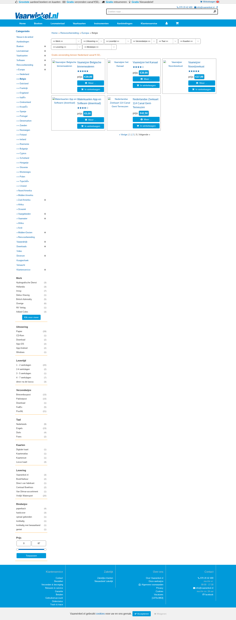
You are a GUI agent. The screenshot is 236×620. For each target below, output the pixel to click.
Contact (59, 578)
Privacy (159, 588)
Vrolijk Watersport (31, 495)
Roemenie (24, 144)
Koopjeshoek (23, 260)
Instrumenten (101, 23)
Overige (31, 303)
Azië (20, 228)
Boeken (38, 23)
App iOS (31, 344)
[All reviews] (82, 71)
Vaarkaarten (79, 23)
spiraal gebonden (31, 517)
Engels (31, 428)
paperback (31, 508)
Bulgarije (24, 149)
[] (157, 598)
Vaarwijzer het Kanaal (145, 62)
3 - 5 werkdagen (31, 373)
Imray (31, 291)
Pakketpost (31, 399)
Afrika (21, 205)
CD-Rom (31, 335)
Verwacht (21, 265)
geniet (31, 529)
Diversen (21, 256)
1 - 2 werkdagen (31, 365)
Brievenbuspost (31, 394)
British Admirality (31, 299)
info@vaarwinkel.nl (205, 7)
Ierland (23, 139)
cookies (100, 613)
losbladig (31, 521)
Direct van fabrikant (31, 483)
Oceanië (22, 209)
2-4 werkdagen (31, 369)
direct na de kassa (31, 382)
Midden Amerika (25, 195)
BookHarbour (31, 479)
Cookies (159, 591)
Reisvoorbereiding (69, 33)
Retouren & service (54, 588)
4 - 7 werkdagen (31, 377)
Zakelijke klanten (105, 578)
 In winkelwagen (90, 89)
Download (31, 339)
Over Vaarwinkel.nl (154, 578)
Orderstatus (57, 601)
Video (19, 251)
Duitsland (24, 83)
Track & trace (56, 604)
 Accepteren (141, 614)
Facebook (208, 594)
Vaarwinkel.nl (31, 475)
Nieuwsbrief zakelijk (104, 581)
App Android (31, 348)
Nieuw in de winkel (25, 37)
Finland (23, 135)
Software (21, 60)
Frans (31, 436)
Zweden (23, 125)
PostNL (31, 411)
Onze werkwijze (156, 581)
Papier (31, 331)
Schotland (24, 158)
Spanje (23, 111)
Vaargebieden (24, 214)
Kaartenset (31, 458)
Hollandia (31, 287)
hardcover (31, 513)
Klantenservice (149, 23)
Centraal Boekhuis (31, 487)
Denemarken (25, 121)
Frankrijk (24, 88)
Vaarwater (22, 218)
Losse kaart (31, 462)
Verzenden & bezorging (52, 584)
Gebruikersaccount (54, 598)
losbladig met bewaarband (31, 525)
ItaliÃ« (23, 97)
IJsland (23, 186)
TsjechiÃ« (24, 181)
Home (22, 23)
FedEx (31, 407)
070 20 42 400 (185, 7)
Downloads (22, 246)
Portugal (23, 116)
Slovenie (24, 167)
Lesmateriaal (58, 23)
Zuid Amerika (24, 200)
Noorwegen (25, 130)
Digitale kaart (31, 449)
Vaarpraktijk (22, 242)
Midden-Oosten (25, 232)
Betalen (59, 594)
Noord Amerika (25, 191)
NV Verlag (31, 307)
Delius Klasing (31, 295)
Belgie (23, 79)
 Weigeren (160, 614)
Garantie (59, 591)
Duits (31, 432)
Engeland (24, 93)
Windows (31, 352)
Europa (85, 33)
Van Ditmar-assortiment (31, 491)
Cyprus (23, 153)
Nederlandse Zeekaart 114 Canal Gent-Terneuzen (145, 103)
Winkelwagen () (210, 2)
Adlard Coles (31, 312)
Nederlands (31, 424)
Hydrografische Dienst (31, 282)
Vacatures (158, 594)
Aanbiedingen (124, 23)
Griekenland (25, 102)
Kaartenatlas (31, 453)
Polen (22, 177)
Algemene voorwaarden (152, 584)
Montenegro (25, 172)
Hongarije (24, 163)
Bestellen (58, 581)
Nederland (24, 74)
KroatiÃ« (24, 107)
